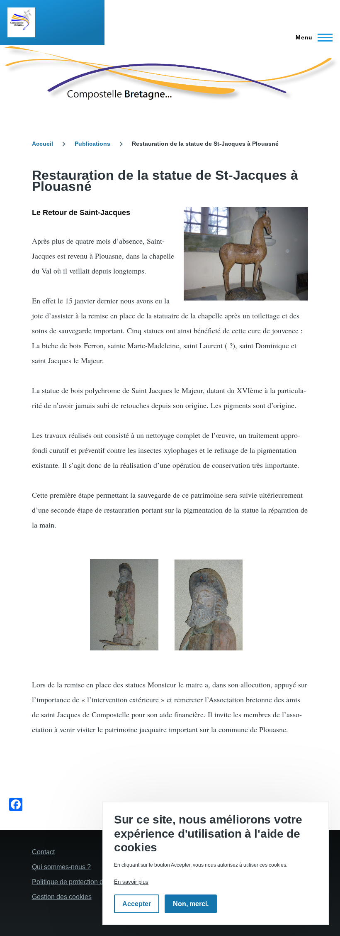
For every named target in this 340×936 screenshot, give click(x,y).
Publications (92, 143)
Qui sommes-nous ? (61, 866)
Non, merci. (191, 903)
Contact (43, 851)
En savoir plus (131, 882)
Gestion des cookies (62, 896)
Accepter (136, 903)
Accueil (42, 143)
